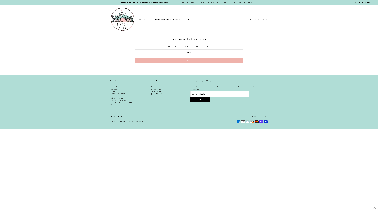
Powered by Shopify (142, 122)
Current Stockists (157, 91)
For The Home (115, 87)
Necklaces (114, 89)
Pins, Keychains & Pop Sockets (121, 102)
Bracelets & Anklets (117, 93)
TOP (374, 210)
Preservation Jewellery (119, 100)
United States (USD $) (361, 2)
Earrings (113, 91)
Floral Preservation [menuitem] (162, 19)
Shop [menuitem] (149, 19)
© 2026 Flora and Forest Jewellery (122, 122)
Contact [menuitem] (187, 19)
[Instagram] (115, 116)
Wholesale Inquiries (157, 89)
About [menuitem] (141, 19)
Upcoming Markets (157, 93)
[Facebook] (111, 116)
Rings (112, 96)
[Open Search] (251, 19)
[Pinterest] (118, 116)
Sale (112, 105)
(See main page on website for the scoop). (240, 2)
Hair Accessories (116, 98)
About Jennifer (156, 87)
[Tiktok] (122, 116)
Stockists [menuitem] (176, 19)
